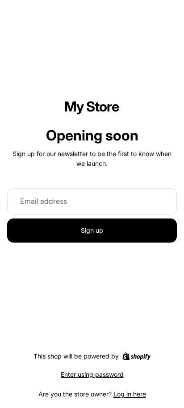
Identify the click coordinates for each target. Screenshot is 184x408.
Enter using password (92, 374)
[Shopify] (136, 356)
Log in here (129, 394)
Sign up (92, 230)
